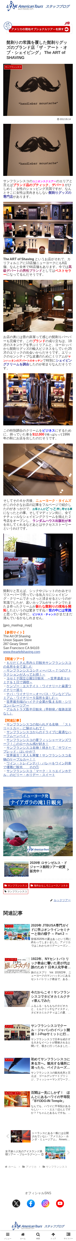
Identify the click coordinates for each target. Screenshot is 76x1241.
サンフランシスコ (17, 885)
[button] (68, 777)
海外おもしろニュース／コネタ (51, 885)
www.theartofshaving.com (21, 652)
